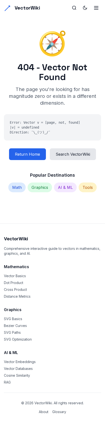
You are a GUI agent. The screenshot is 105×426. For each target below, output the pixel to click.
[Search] (74, 7)
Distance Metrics (17, 296)
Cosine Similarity (17, 375)
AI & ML (65, 187)
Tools (88, 187)
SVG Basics (13, 319)
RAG (7, 382)
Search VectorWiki (73, 154)
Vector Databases (18, 368)
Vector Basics (15, 276)
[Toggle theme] (85, 7)
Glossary (59, 412)
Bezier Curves (15, 326)
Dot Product (13, 283)
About (43, 412)
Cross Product (15, 289)
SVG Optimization (18, 339)
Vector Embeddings (20, 362)
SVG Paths (12, 332)
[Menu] (96, 8)
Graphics (40, 187)
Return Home (27, 154)
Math (17, 187)
